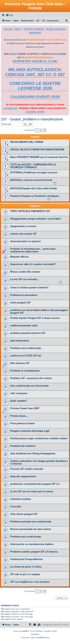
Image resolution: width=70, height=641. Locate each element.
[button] (45, 130)
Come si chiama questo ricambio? (29, 287)
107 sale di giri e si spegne (25, 574)
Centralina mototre (20, 499)
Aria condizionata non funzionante (29, 385)
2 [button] (40, 130)
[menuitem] (9, 15)
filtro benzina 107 (19, 363)
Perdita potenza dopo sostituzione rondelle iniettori (39, 438)
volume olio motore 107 (23, 233)
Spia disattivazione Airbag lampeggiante (32, 453)
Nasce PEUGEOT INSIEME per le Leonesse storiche (39, 157)
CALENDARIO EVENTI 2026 (35, 97)
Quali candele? (18, 400)
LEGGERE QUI (10, 108)
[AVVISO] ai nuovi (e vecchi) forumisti (31, 180)
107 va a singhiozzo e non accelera (29, 581)
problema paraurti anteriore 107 (27, 333)
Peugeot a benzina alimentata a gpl (29, 431)
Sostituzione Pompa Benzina (26, 559)
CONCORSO (35, 86)
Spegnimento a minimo (23, 226)
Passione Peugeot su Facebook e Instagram (34, 196)
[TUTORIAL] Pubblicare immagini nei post (33, 172)
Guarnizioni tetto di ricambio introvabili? (33, 264)
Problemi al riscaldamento (25, 370)
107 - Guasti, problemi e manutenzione (32, 119)
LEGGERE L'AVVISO (35, 112)
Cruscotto (15, 506)
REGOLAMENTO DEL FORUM (26, 142)
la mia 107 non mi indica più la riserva (31, 491)
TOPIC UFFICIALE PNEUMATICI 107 (30, 211)
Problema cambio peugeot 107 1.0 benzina (34, 551)
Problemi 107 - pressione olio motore (31, 378)
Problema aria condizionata (25, 348)
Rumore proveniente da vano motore (30, 529)
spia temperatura (19, 340)
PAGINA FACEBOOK (56, 29)
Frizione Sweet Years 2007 (24, 408)
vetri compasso (18, 393)
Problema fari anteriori (22, 446)
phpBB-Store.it (43, 637)
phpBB (25, 631)
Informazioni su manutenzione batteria (31, 544)
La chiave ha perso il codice (25, 566)
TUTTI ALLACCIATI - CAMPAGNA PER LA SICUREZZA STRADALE (33, 166)
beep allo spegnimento (23, 476)
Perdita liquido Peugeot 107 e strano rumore (35, 318)
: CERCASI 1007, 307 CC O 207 (35, 72)
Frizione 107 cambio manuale (26, 469)
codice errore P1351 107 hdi (25, 355)
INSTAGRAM (35, 33)
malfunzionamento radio (24, 325)
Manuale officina (19, 256)
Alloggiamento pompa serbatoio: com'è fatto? (35, 218)
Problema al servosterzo (23, 295)
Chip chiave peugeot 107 (24, 514)
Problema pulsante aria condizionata (30, 521)
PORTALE (8, 29)
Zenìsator (35, 634)
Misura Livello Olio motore (25, 271)
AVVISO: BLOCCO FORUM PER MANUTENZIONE (37, 149)
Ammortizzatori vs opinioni (25, 241)
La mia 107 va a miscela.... (25, 279)
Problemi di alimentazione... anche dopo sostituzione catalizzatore (33, 250)
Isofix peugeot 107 (20, 302)
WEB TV (18, 29)
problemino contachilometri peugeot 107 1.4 (34, 484)
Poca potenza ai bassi (22, 423)
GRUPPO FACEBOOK (34, 29)
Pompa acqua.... (19, 415)
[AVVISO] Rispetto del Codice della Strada (33, 188)
